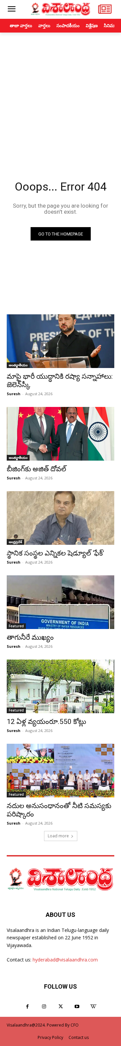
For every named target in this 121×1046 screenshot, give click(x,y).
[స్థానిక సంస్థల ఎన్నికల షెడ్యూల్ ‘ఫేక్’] (60, 518)
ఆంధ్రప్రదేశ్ (15, 541)
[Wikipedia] (93, 1006)
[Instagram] (43, 1006)
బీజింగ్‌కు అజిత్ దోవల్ (36, 469)
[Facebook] (27, 1006)
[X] (60, 1006)
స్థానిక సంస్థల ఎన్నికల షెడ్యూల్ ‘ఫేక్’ (55, 553)
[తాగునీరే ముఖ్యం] (60, 602)
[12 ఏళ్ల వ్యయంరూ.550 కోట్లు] (60, 686)
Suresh (14, 393)
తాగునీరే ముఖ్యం (30, 637)
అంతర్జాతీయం (18, 365)
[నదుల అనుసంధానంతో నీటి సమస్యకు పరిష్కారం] (60, 770)
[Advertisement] (60, 96)
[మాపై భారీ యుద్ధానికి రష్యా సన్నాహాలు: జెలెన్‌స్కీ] (60, 341)
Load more (58, 836)
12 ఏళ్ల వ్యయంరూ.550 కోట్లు (46, 722)
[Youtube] (77, 1006)
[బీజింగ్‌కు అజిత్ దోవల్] (60, 434)
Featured (16, 626)
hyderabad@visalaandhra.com (65, 959)
